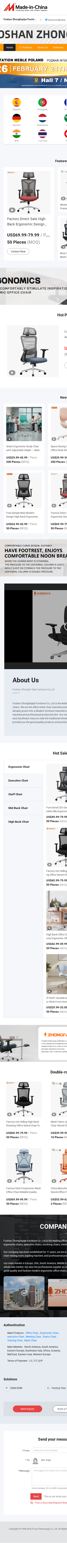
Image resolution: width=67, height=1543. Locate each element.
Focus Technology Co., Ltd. (45, 1528)
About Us (43, 47)
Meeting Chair (33, 1336)
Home (9, 47)
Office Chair (32, 1333)
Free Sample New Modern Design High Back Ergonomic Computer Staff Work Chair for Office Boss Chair (23, 514)
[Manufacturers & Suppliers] (26, 7)
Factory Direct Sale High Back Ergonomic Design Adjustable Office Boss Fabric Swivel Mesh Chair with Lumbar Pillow (27, 221)
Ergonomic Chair (49, 1333)
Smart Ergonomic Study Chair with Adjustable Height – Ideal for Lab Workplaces (22, 448)
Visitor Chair (49, 1336)
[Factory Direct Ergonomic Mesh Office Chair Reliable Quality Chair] (24, 1166)
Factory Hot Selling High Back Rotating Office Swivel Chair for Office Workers (23, 1123)
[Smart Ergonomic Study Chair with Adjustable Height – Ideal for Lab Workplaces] (24, 424)
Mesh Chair (30, 1340)
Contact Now (18, 251)
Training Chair (15, 1340)
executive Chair (15, 1336)
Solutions (58, 47)
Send (36, 1496)
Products (27, 47)
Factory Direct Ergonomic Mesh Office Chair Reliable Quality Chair (23, 1190)
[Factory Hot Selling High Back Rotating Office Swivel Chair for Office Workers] (24, 1099)
